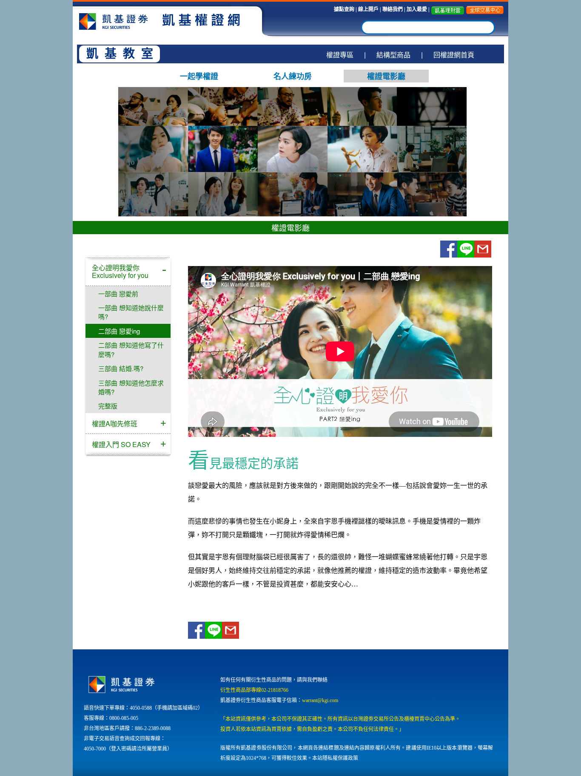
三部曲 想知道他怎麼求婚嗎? (131, 387)
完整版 (107, 405)
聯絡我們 (392, 9)
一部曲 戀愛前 (118, 293)
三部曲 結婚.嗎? (120, 368)
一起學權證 (199, 76)
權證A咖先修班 (114, 423)
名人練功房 (292, 76)
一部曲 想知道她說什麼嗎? (131, 312)
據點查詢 (344, 9)
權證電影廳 (386, 76)
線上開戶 (368, 9)
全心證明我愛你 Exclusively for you (120, 271)
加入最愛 (417, 9)
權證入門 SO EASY (121, 444)
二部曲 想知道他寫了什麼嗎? (131, 349)
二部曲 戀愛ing (119, 330)
